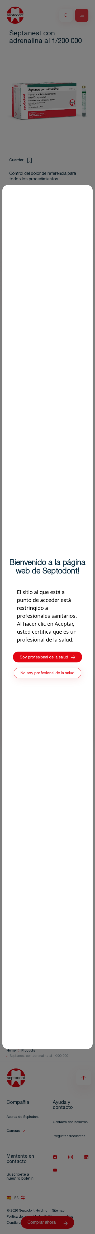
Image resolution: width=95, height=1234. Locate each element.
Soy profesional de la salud (44, 658)
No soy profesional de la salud (47, 673)
